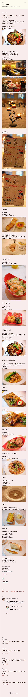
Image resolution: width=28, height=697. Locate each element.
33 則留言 (6, 664)
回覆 (7, 613)
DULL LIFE (4, 574)
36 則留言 (6, 653)
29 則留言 (6, 675)
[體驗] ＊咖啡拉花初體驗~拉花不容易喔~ (13, 682)
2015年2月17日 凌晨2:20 (13, 598)
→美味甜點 (11, 591)
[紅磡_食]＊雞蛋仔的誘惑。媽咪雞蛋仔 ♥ (14, 641)
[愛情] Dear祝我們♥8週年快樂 (11, 651)
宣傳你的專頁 (5, 582)
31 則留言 (6, 643)
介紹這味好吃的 (21, 591)
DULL (11, 606)
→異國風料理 (15, 591)
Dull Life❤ (5, 4)
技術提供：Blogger (15, 692)
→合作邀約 (7, 591)
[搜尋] (25, 2)
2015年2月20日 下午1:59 (17, 606)
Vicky (7, 598)
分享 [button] (3, 590)
